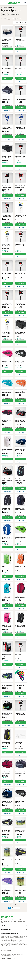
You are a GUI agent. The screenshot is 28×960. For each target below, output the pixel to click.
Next (16, 907)
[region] (14, 14)
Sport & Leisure (4, 7)
